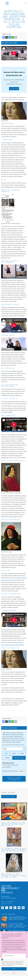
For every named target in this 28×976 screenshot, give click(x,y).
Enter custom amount (19, 757)
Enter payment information (14, 779)
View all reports (9, 796)
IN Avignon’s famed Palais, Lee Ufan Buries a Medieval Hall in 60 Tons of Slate (13, 850)
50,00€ (14, 753)
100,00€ (22, 753)
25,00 (6, 753)
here (20, 157)
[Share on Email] (15, 37)
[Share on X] (6, 37)
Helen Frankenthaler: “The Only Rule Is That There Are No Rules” (13, 824)
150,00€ (7, 757)
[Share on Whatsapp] (12, 37)
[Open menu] (26, 3)
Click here (14, 88)
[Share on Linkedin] (9, 37)
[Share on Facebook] (3, 37)
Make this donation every (11, 771)
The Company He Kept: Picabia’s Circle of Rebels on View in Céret (13, 876)
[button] (2, 959)
